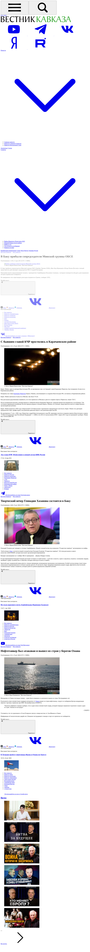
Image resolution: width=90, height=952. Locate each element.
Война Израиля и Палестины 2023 (14, 241)
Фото (22, 250)
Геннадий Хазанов (9, 632)
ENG (5, 15)
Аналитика (4, 148)
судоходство (8, 789)
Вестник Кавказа (6, 252)
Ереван (6, 320)
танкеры (6, 787)
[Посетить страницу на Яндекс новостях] (14, 49)
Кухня (36, 250)
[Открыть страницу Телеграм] (40, 35)
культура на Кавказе (10, 637)
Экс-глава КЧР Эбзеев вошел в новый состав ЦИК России (23, 455)
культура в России (9, 639)
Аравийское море (9, 782)
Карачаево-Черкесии (20, 393)
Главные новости (9, 142)
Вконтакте (52, 308)
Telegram (19, 308)
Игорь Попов (8, 325)
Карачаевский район (10, 484)
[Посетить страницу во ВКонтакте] (67, 35)
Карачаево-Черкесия (10, 478)
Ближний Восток (9, 784)
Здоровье (31, 250)
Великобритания (9, 781)
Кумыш (6, 489)
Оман (6, 785)
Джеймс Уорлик (9, 329)
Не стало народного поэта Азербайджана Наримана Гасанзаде (24, 605)
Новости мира (8, 774)
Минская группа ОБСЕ (11, 323)
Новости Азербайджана (11, 314)
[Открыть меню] (14, 8)
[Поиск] (43, 8)
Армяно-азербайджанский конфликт (15, 328)
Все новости (16, 252)
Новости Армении (9, 315)
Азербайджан (8, 634)
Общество (7, 629)
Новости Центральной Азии (12, 145)
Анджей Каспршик (10, 322)
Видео (26, 250)
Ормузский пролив (10, 779)
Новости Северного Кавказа (12, 143)
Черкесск (7, 481)
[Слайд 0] (1, 930)
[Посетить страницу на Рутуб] (40, 49)
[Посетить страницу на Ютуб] (14, 35)
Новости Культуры (9, 628)
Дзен (4, 308)
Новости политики (10, 317)
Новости (11, 308)
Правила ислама (9, 247)
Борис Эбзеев (8, 485)
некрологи (7, 487)
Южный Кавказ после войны (13, 243)
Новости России (9, 474)
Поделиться (31, 294)
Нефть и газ (7, 244)
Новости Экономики (10, 778)
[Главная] (36, 22)
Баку (5, 318)
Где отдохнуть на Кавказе (12, 246)
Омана (37, 701)
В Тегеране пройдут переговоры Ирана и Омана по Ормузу (23, 755)
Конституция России (10, 482)
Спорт (18, 250)
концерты (7, 636)
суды (5, 479)
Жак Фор (7, 326)
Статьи (10, 148)
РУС (2, 15)
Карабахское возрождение (8, 250)
